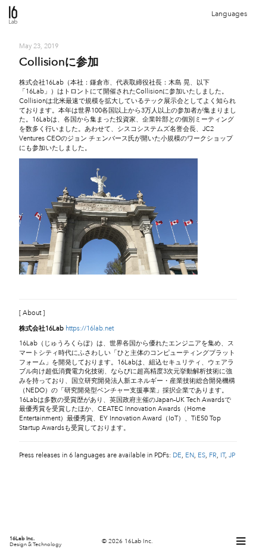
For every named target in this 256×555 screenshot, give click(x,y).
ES (201, 455)
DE (177, 455)
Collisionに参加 (59, 61)
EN (189, 455)
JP (232, 455)
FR (213, 455)
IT (222, 455)
